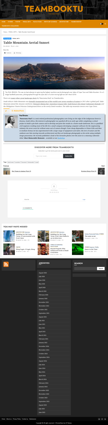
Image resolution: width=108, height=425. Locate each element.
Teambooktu (54, 9)
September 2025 (44, 313)
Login (83, 199)
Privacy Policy (17, 419)
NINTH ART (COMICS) (50, 22)
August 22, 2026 (22, 240)
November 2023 (44, 394)
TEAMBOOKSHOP (76, 22)
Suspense (91, 247)
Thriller (97, 247)
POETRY (17, 22)
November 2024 (44, 350)
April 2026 (42, 287)
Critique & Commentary (56, 244)
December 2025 (44, 302)
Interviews (27, 232)
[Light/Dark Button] (101, 24)
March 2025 (42, 335)
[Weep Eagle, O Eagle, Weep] (9, 249)
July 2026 (42, 276)
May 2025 (42, 328)
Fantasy (87, 234)
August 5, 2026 (22, 251)
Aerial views (11, 162)
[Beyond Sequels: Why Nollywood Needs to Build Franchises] (43, 249)
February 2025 (43, 339)
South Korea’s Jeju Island (76, 104)
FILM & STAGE (37, 22)
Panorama (23, 162)
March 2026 (42, 291)
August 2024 (43, 361)
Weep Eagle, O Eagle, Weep (25, 249)
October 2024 (43, 354)
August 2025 (43, 317)
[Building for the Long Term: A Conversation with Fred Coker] (9, 236)
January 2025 (43, 343)
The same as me (90, 236)
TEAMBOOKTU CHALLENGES (10, 26)
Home (3, 22)
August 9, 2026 (90, 238)
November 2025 (44, 306)
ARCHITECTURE (64, 22)
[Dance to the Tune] (77, 249)
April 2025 (42, 331)
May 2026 (42, 284)
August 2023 (43, 405)
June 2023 (42, 412)
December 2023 (44, 390)
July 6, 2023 (15, 46)
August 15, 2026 (56, 240)
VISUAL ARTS (27, 22)
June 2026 (42, 280)
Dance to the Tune (91, 249)
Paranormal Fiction (94, 234)
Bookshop (61, 138)
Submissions (32, 419)
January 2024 (43, 387)
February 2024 (43, 383)
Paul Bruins (6, 46)
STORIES (10, 22)
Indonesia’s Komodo (93, 104)
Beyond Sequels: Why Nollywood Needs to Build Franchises (59, 250)
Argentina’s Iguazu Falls (58, 104)
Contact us (25, 419)
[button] (105, 23)
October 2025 (43, 309)
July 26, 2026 (89, 251)
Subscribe (68, 156)
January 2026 (43, 298)
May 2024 (42, 372)
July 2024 (42, 365)
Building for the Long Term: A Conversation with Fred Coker (25, 236)
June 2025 (42, 324)
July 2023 (42, 409)
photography (31, 162)
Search (78, 263)
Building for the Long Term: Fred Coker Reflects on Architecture (59, 236)
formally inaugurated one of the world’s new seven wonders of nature (54, 101)
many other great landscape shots (24, 98)
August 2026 (43, 273)
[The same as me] (77, 236)
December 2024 (44, 346)
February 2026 (43, 295)
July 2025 (42, 320)
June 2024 (42, 368)
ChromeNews (59, 423)
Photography (7, 38)
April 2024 (42, 376)
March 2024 (42, 379)
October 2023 (43, 398)
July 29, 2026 (55, 254)
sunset (36, 162)
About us (9, 419)
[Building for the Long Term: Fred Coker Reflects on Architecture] (43, 236)
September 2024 (44, 357)
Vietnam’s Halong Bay (41, 104)
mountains (17, 162)
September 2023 (44, 401)
